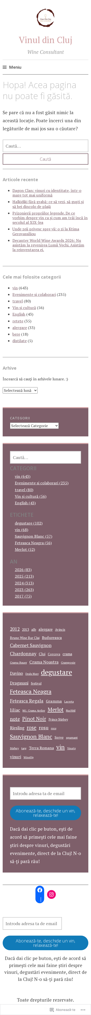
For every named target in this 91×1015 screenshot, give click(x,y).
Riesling (17, 728)
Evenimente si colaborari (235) (41, 483)
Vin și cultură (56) (30, 496)
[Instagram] (51, 894)
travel (17, 301)
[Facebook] (39, 890)
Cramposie (68, 662)
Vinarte (71, 748)
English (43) (25, 503)
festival (36, 683)
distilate (19, 340)
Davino (16, 673)
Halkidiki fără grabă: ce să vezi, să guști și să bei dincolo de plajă (48, 204)
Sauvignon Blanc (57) (33, 536)
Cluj (42, 654)
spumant (72, 737)
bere (16, 334)
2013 (25, 629)
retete (17, 321)
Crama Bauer (18, 662)
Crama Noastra (43, 662)
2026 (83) (23, 569)
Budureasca (52, 637)
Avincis (60, 630)
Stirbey (14, 748)
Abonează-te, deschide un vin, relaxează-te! (45, 813)
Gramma (54, 701)
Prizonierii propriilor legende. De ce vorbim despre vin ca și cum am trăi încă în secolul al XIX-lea (50, 217)
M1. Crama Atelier (34, 710)
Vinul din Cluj (46, 40)
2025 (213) (24, 576)
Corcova (54, 654)
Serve (59, 737)
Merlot (56, 709)
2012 (15, 629)
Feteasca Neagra (30, 691)
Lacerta (69, 701)
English (18, 314)
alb (33, 629)
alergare (19, 327)
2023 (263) (24, 589)
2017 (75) (23, 596)
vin (15, 288)
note (15, 718)
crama (67, 654)
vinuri (15, 757)
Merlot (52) (25, 549)
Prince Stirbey (58, 719)
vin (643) (22, 476)
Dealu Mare (32, 674)
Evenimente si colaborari (34, 294)
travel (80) (24, 489)
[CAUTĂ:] (45, 146)
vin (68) (21, 529)
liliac (15, 710)
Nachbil (70, 710)
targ (23, 748)
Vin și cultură (24, 307)
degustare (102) (28, 523)
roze (53, 728)
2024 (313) (24, 583)
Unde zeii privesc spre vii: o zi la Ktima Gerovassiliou (45, 231)
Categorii (20, 418)
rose (31, 727)
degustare (56, 672)
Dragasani (19, 683)
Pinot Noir (34, 718)
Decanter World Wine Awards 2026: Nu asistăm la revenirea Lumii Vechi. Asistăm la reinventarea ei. (48, 245)
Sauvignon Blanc (31, 736)
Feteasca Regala (26, 701)
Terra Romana (41, 748)
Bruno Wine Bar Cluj (25, 638)
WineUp (28, 757)
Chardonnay (23, 653)
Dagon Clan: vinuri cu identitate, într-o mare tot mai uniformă (46, 193)
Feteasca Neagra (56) (33, 542)
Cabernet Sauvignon (30, 645)
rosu (44, 727)
